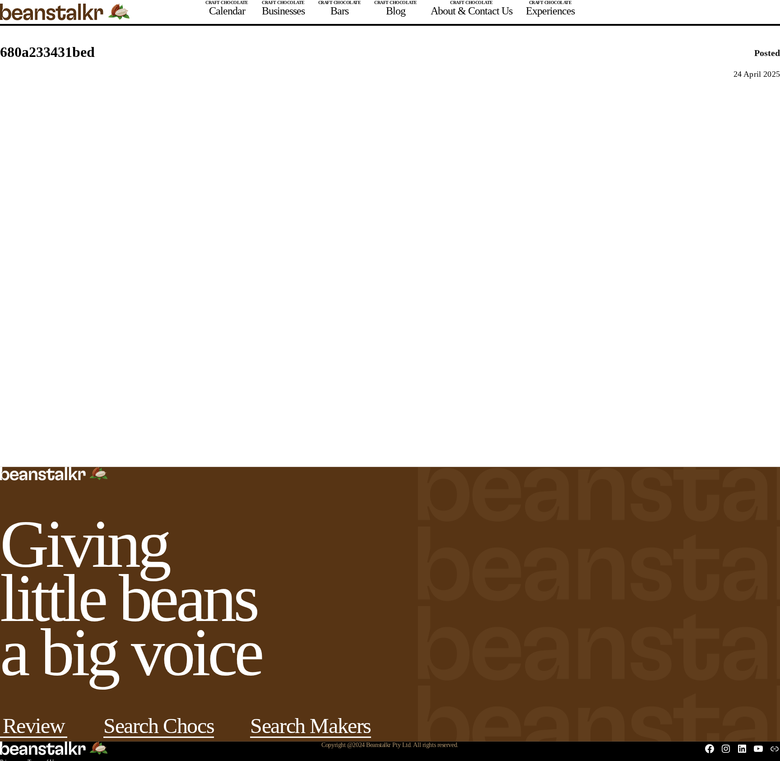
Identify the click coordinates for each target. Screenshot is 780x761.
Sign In (734, 12)
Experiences (550, 11)
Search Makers (310, 730)
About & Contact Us (471, 11)
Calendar (227, 11)
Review (34, 730)
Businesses (283, 11)
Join (695, 12)
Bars (339, 11)
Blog (395, 11)
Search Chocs (158, 730)
